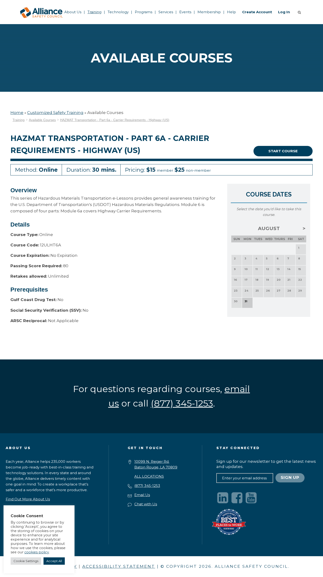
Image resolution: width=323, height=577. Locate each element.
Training (94, 12)
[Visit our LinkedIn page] (222, 497)
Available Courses (42, 120)
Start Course (283, 151)
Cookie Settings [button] (25, 561)
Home (16, 112)
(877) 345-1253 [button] (182, 403)
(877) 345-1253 (147, 485)
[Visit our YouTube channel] (251, 497)
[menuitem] (72, 12)
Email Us (142, 495)
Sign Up (290, 477)
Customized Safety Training (55, 112)
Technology (118, 12)
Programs (143, 12)
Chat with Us (145, 504)
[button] (300, 12)
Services (165, 12)
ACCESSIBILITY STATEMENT (118, 566)
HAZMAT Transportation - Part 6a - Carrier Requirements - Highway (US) (114, 120)
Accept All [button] (54, 561)
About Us (72, 12)
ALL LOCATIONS (149, 476)
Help (231, 12)
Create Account (257, 12)
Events (185, 12)
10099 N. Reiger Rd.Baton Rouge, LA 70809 (155, 464)
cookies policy (36, 552)
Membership (209, 12)
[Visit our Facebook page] (237, 497)
